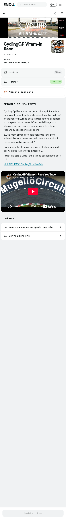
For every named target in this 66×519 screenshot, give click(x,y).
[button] (33, 227)
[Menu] (60, 4)
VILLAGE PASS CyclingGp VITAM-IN (23, 164)
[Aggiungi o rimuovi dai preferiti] (62, 13)
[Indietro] (4, 13)
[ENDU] (9, 4)
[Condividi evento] (55, 13)
